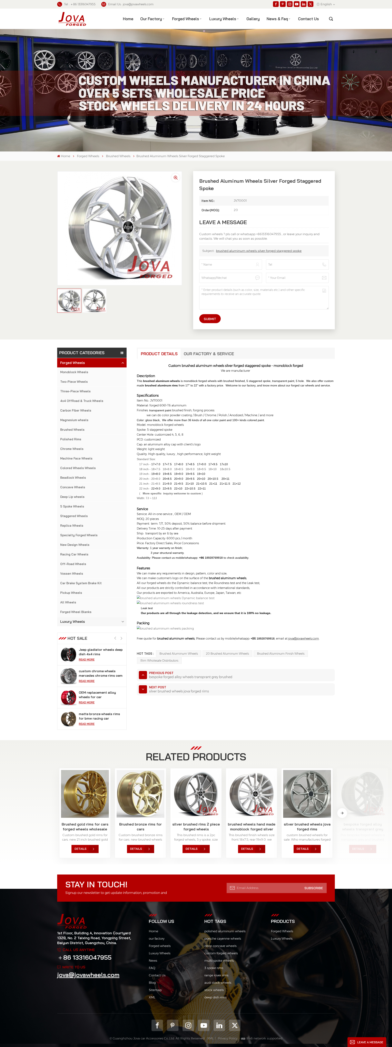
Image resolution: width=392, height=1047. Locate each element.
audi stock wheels (217, 983)
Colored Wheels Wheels (78, 468)
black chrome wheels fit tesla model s (98, 716)
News (153, 960)
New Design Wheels (74, 545)
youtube (203, 1025)
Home (128, 18)
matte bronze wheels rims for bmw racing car (99, 694)
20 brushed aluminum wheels (227, 653)
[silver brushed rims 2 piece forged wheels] (196, 794)
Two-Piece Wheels (74, 382)
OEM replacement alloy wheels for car (97, 673)
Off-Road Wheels (73, 564)
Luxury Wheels (222, 18)
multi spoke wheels (219, 960)
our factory (156, 938)
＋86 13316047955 (84, 957)
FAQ (152, 968)
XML (152, 997)
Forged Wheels (185, 18)
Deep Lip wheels (72, 497)
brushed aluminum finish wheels (280, 653)
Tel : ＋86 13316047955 (80, 4)
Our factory (151, 18)
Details (80, 849)
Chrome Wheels (72, 449)
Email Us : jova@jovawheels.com (131, 4)
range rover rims (216, 975)
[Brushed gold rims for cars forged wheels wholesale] (85, 794)
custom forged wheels (221, 953)
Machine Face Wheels (76, 458)
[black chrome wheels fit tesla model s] (68, 719)
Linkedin (219, 1025)
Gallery (253, 18)
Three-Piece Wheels (75, 391)
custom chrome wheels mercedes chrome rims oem (100, 652)
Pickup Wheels (71, 593)
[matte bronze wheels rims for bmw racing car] (68, 697)
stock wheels (214, 990)
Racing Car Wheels (74, 554)
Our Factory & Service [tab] (209, 353)
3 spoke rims (213, 968)
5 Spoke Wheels (72, 506)
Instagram (188, 1025)
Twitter (235, 1025)
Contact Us (157, 975)
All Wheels (68, 602)
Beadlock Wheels (73, 478)
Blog (152, 983)
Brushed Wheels (118, 156)
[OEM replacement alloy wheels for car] (68, 676)
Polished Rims (70, 439)
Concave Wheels (72, 487)
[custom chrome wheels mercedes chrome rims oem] (68, 654)
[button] (121, 638)
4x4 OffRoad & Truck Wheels (81, 401)
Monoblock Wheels (74, 372)
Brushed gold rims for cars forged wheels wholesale (85, 826)
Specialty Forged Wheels (79, 535)
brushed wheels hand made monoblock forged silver (251, 826)
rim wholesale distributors (159, 660)
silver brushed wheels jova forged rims (307, 826)
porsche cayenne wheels (222, 938)
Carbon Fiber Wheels (75, 410)
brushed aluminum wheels (178, 653)
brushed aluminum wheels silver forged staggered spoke (259, 251)
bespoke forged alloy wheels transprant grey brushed (362, 827)
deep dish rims (215, 997)
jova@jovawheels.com (88, 975)
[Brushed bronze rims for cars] (140, 794)
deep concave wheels (220, 946)
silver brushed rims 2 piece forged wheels (196, 826)
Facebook (157, 1025)
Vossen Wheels (71, 573)
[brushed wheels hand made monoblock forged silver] (251, 794)
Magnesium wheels (74, 420)
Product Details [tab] (159, 353)
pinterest (172, 1025)
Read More (87, 659)
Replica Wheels (71, 525)
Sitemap (155, 990)
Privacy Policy (227, 1038)
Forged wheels (160, 946)
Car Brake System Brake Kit (81, 583)
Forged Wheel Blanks (75, 612)
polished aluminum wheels (225, 931)
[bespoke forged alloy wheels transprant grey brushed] (362, 794)
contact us (308, 18)
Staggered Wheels (74, 516)
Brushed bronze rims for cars (140, 826)
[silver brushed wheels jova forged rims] (307, 794)
